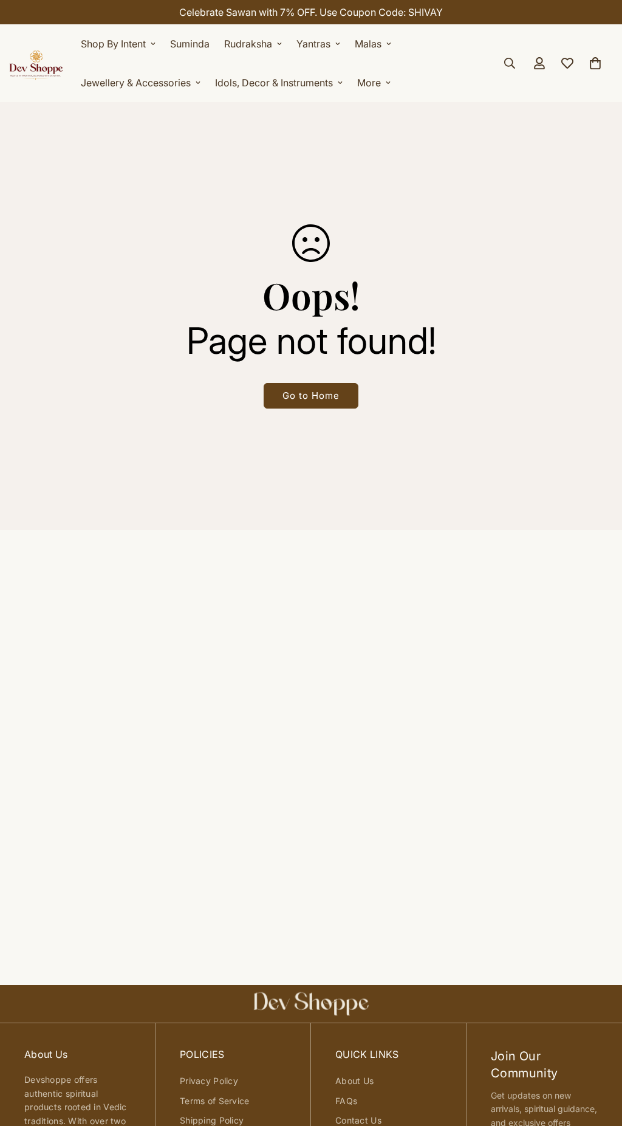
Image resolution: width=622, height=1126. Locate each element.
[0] (595, 63)
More (369, 83)
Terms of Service (214, 1101)
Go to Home (311, 395)
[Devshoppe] (36, 63)
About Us (354, 1081)
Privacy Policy (209, 1081)
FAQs (346, 1101)
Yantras (313, 44)
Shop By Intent (113, 44)
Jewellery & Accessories (136, 83)
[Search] (509, 63)
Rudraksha (248, 44)
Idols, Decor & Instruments (274, 83)
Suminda (190, 44)
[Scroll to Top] (598, 1060)
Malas (368, 44)
